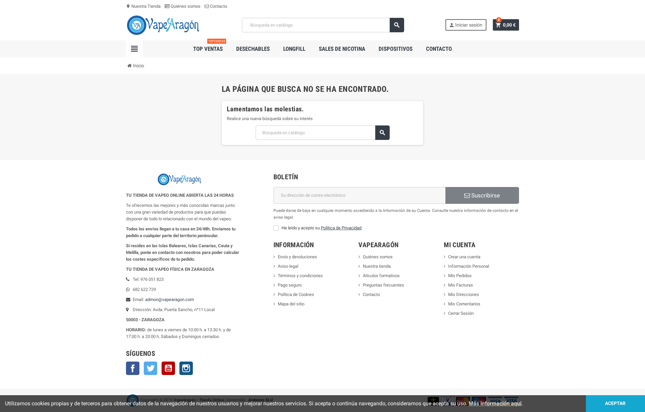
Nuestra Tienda (143, 6)
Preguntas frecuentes (383, 285)
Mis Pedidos (460, 275)
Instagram (186, 368)
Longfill (294, 48)
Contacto (218, 6)
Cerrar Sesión (461, 313)
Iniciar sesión (465, 25)
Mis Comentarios (464, 303)
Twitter (150, 368)
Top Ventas (209, 46)
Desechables (253, 48)
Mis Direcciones (463, 294)
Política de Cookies (296, 294)
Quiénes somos (185, 6)
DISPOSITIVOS (396, 48)
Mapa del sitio (291, 303)
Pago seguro (290, 285)
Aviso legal (288, 266)
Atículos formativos (381, 275)
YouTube (168, 368)
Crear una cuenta (464, 256)
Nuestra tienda (377, 266)
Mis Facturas (460, 285)
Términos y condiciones (300, 275)
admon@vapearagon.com (169, 299)
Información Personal (468, 266)
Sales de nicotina (342, 48)
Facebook (132, 368)
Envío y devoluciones (297, 256)
